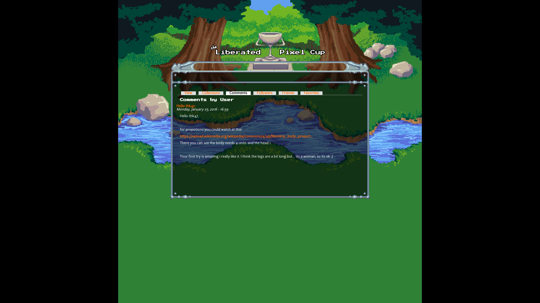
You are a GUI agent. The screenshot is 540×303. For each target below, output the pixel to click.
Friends (288, 93)
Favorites (311, 93)
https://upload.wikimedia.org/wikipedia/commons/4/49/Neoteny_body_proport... (246, 136)
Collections (211, 93)
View (188, 93)
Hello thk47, (186, 106)
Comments (240, 93)
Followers (265, 93)
